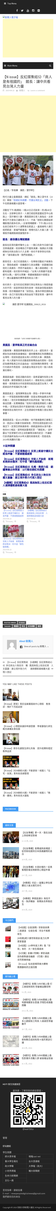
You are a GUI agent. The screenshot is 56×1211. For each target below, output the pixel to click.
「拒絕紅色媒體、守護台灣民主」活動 (29, 200)
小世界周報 (10, 1170)
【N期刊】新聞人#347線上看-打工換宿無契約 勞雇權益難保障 (37, 985)
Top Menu (11, 3)
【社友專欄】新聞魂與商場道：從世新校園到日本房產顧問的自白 (37, 851)
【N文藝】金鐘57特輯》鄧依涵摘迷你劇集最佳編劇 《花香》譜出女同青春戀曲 (33, 956)
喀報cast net (35, 1156)
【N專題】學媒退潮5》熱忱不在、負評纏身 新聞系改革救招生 (37, 901)
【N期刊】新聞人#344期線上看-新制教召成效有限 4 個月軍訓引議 (37, 1039)
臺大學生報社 (11, 1161)
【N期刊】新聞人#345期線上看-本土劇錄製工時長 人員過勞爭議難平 (37, 1021)
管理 (5, 1137)
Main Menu (12, 65)
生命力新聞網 (11, 1175)
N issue (22, 623)
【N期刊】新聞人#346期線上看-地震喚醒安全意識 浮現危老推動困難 (37, 1002)
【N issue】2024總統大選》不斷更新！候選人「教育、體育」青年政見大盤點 (26, 794)
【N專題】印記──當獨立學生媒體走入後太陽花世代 (37, 884)
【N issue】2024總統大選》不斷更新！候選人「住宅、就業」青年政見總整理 (26, 772)
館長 (39, 626)
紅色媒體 (31, 626)
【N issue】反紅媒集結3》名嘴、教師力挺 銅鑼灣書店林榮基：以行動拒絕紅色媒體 (28, 468)
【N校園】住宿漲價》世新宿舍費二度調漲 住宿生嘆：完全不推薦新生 (33, 930)
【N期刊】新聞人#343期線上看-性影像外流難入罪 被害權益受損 (37, 1057)
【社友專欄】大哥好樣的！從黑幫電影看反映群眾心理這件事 (37, 868)
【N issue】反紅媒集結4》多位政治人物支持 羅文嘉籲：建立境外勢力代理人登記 (28, 476)
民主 (23, 626)
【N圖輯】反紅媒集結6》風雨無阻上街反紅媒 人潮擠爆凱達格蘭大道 (28, 484)
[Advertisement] (28, 38)
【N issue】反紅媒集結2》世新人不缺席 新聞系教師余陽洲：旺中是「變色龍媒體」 (28, 460)
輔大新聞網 (34, 1170)
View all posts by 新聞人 (36, 646)
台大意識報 (34, 1161)
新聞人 (22, 90)
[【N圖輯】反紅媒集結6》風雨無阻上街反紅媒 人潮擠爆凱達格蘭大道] (37, 503)
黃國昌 (16, 626)
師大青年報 (10, 1156)
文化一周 (9, 1180)
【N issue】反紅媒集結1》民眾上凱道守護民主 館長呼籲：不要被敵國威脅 (29, 452)
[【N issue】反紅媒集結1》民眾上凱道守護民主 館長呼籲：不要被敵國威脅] (13, 503)
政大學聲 (9, 1166)
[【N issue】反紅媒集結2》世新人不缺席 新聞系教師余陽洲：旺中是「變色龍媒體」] (13, 531)
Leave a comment (37, 90)
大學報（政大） (36, 1166)
